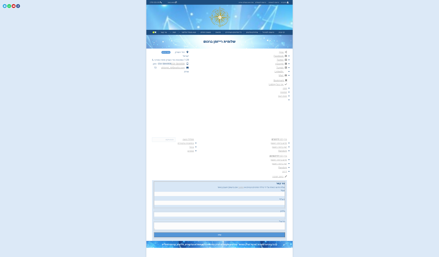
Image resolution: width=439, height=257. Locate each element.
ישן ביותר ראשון (279, 147)
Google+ (279, 63)
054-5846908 (178, 63)
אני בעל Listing (276, 84)
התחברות (284, 2)
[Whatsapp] (9, 6)
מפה (285, 88)
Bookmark (279, 80)
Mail (281, 75)
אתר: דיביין (164, 247)
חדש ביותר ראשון (279, 143)
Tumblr (280, 67)
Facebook (279, 56)
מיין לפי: (279, 139)
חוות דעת (282, 96)
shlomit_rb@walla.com (173, 67)
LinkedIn (279, 71)
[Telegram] (5, 6)
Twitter (280, 60)
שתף (281, 52)
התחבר (241, 187)
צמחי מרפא (166, 52)
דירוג (284, 171)
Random (282, 151)
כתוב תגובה (278, 176)
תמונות (283, 92)
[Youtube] (14, 6)
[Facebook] (18, 6)
